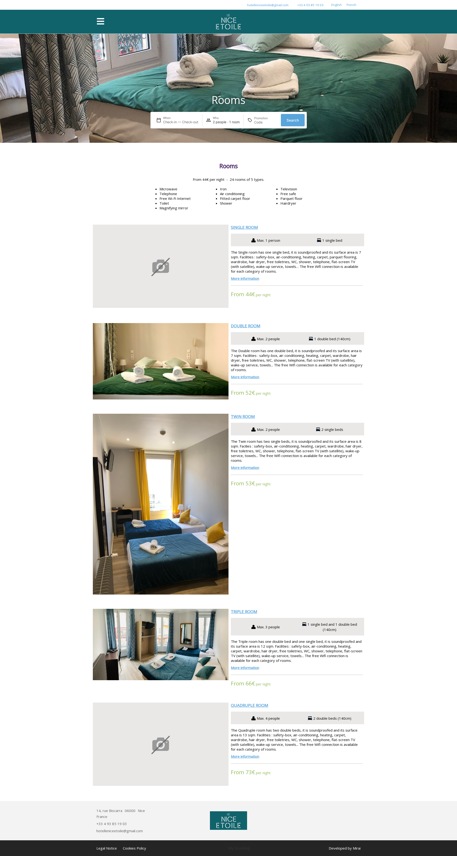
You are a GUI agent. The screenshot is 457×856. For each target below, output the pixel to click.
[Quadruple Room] (160, 745)
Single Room (244, 227)
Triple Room (244, 611)
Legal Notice (106, 848)
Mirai (357, 848)
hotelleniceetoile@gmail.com (267, 5)
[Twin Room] (160, 504)
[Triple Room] (160, 644)
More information (245, 278)
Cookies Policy (134, 848)
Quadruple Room (249, 705)
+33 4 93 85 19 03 (310, 5)
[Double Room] (160, 361)
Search (293, 120)
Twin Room (243, 416)
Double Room (245, 326)
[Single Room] (160, 267)
